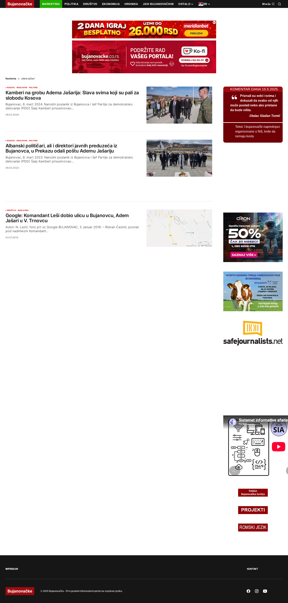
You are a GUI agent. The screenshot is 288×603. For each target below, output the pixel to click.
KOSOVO (11, 88)
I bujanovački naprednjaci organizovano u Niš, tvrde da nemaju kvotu (257, 131)
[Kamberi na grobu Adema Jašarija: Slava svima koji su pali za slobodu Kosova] (179, 105)
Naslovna (11, 78)
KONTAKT (252, 568)
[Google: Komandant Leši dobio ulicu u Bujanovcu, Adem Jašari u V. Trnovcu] (179, 227)
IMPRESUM (12, 568)
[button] (279, 4)
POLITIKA (33, 88)
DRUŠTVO (11, 210)
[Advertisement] (109, 184)
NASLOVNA (22, 88)
